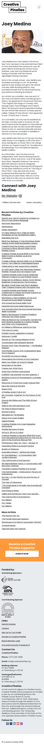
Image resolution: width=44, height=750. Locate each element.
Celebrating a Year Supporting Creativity (20, 266)
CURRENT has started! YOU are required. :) (20, 374)
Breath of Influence (10, 449)
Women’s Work (8, 412)
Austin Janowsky (34, 202)
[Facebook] (7, 723)
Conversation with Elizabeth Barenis (17, 342)
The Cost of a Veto (10, 330)
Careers (5, 628)
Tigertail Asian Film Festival (13, 528)
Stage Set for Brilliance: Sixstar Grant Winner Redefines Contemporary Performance (21, 281)
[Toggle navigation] (39, 7)
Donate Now (22, 553)
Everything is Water (10, 490)
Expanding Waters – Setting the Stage (18, 452)
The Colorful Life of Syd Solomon (16, 460)
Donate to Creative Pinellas (14, 636)
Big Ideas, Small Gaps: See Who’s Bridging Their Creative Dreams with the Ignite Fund (21, 286)
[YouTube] (18, 723)
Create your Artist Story (12, 368)
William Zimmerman (11, 202)
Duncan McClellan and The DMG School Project (19, 401)
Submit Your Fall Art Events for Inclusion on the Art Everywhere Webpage (20, 219)
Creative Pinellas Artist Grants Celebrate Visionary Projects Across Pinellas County (20, 275)
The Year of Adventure (12, 482)
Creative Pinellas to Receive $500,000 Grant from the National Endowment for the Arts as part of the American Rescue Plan (22, 437)
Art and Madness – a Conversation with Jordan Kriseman (19, 456)
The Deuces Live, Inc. (11, 515)
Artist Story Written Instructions (16, 371)
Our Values (6, 503)
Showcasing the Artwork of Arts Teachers (20, 359)
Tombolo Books (8, 525)
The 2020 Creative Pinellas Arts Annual (19, 469)
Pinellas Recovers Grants (13, 429)
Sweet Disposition (9, 229)
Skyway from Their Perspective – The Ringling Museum (22, 346)
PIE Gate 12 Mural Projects (13, 408)
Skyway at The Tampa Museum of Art (18, 339)
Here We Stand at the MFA (13, 386)
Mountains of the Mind (11, 365)
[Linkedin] (14, 723)
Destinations (7, 226)
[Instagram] (11, 723)
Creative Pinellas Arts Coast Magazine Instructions (18, 425)
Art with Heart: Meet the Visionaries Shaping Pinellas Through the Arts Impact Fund (21, 270)
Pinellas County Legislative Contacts (18, 333)
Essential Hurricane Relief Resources (18, 306)
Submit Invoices (9, 624)
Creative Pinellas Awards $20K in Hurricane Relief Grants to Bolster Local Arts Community (20, 255)
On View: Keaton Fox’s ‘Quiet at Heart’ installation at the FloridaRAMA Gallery (19, 233)
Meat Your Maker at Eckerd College (17, 362)
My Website (9, 196)
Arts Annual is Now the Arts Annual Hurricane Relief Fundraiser (21, 310)
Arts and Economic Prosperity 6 (16, 645)
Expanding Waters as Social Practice (18, 446)
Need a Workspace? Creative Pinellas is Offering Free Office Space (19, 315)
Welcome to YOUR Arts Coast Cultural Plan (21, 383)
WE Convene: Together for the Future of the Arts (21, 396)
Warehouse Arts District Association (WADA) (21, 522)
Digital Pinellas (8, 421)
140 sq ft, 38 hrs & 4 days (12, 432)
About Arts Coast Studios (13, 418)
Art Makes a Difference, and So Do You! (19, 327)
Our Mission (7, 500)
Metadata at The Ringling (13, 415)
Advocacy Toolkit (9, 336)
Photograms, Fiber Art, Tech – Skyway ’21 (20, 443)
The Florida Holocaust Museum (15, 519)
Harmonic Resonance (11, 223)
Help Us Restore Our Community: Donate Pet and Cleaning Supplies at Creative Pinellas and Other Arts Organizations (21, 321)
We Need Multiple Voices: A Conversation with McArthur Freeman (22, 464)
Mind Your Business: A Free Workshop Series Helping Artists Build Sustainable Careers (21, 242)
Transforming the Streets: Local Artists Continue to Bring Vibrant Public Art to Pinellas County (19, 248)
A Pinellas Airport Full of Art (14, 392)
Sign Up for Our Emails (11, 632)
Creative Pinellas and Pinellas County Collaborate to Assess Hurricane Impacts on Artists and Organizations (21, 292)
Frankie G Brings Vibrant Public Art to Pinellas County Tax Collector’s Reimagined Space (22, 262)
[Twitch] (21, 723)
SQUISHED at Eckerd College (14, 356)
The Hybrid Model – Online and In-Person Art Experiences (21, 473)
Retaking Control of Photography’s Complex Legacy (21, 378)
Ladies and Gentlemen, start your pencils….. (21, 494)
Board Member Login (11, 641)
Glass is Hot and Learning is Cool (16, 405)
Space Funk (7, 389)
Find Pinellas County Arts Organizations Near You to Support (21, 352)
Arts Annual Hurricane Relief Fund (16, 303)
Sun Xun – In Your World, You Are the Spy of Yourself (20, 478)
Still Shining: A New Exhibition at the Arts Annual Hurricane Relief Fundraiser (19, 299)
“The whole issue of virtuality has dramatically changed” (22, 486)
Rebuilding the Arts (10, 238)
